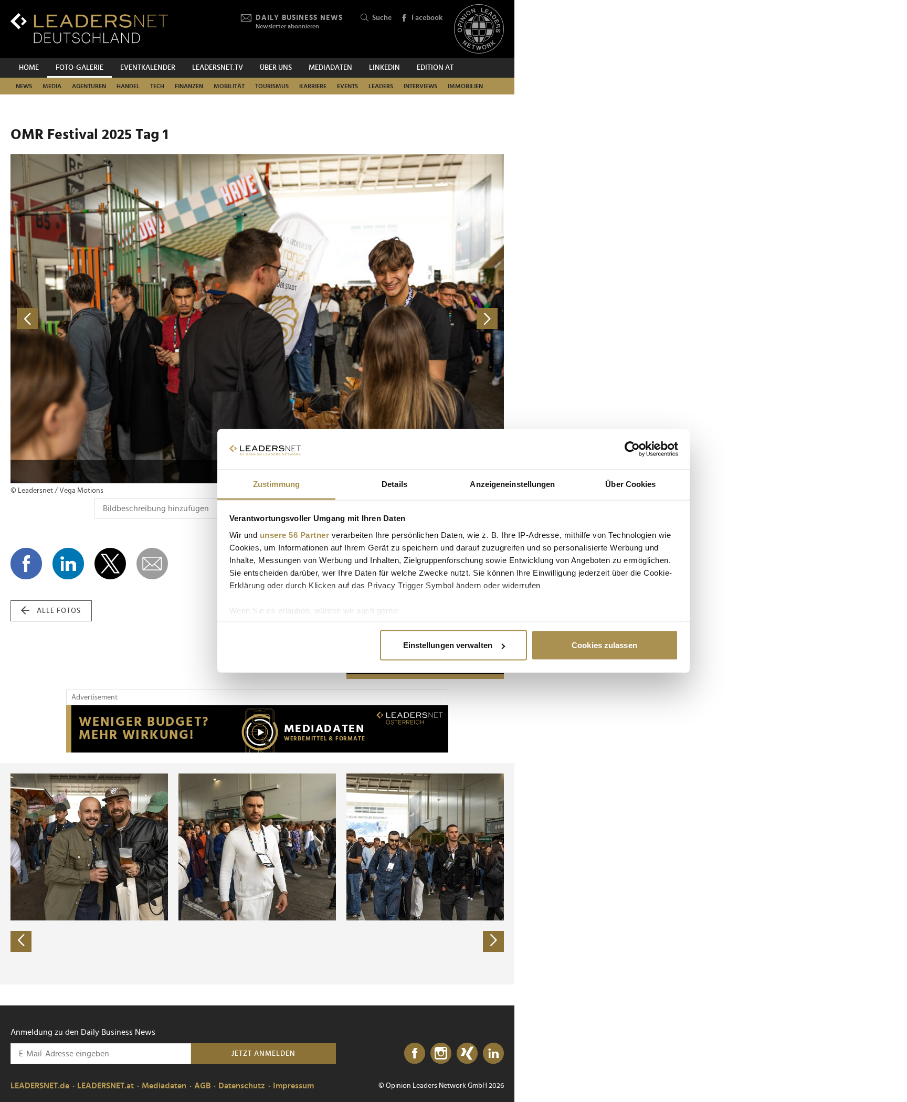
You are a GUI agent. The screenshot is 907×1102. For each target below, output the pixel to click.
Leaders (380, 86)
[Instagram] (440, 1053)
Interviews (420, 86)
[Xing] (467, 1053)
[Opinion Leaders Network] (479, 29)
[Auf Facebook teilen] (26, 563)
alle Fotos (59, 610)
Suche (382, 18)
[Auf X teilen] (110, 563)
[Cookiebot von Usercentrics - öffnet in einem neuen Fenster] (632, 449)
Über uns (276, 67)
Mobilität (229, 86)
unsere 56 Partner (295, 534)
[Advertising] (257, 729)
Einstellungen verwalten (447, 645)
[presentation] (20, 941)
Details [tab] (394, 483)
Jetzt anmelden (263, 1053)
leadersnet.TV (217, 67)
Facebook (427, 18)
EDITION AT (435, 67)
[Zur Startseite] (89, 28)
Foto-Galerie (79, 67)
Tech (157, 86)
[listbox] (257, 873)
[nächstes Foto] (380, 318)
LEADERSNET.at (105, 1086)
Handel (128, 86)
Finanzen (189, 86)
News (24, 86)
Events (347, 86)
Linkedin (384, 67)
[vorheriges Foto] (133, 318)
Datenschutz (241, 1086)
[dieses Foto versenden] (152, 563)
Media (52, 86)
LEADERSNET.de (39, 1086)
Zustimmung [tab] (276, 483)
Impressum (293, 1086)
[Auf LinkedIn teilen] (68, 563)
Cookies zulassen (604, 645)
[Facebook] (414, 1053)
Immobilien (465, 86)
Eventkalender (147, 67)
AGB (202, 1086)
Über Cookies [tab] (630, 483)
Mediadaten (330, 67)
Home (29, 67)
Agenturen (89, 86)
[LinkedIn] (493, 1053)
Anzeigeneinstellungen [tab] (512, 483)
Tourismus (272, 86)
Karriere (312, 86)
